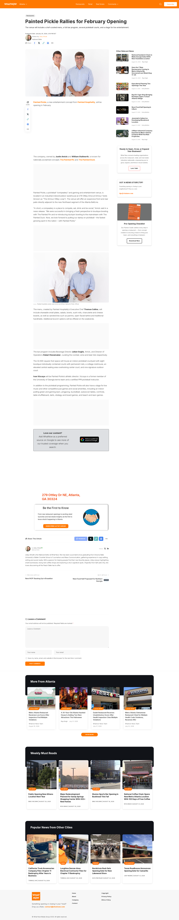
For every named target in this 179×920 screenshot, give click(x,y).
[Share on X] (39, 43)
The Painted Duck (87, 160)
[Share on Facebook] (34, 43)
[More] (52, 43)
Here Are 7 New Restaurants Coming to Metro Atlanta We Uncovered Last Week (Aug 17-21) (142, 71)
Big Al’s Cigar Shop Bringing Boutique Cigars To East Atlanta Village (142, 96)
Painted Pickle (39, 102)
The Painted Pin (67, 160)
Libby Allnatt (43, 36)
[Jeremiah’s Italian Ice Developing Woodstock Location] (122, 121)
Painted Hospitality (86, 102)
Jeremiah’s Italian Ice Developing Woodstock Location (140, 120)
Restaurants (80, 4)
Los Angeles (129, 863)
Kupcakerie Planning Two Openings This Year (141, 84)
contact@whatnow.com (55, 907)
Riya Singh (145, 62)
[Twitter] (105, 548)
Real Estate (100, 4)
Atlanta (32, 789)
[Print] (48, 43)
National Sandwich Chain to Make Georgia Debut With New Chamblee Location (142, 56)
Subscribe (170, 4)
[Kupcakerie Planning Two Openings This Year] (122, 86)
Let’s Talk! (134, 168)
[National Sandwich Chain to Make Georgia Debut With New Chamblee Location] (122, 57)
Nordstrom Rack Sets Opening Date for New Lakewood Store (102, 870)
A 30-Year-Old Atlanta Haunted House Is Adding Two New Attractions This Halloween (73, 715)
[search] (160, 4)
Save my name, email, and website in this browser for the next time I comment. (55, 658)
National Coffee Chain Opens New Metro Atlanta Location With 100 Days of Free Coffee (137, 796)
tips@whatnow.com (126, 193)
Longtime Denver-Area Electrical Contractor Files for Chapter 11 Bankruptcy (73, 870)
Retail (90, 4)
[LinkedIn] (108, 548)
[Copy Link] (43, 43)
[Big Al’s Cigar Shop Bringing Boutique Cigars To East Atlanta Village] (122, 97)
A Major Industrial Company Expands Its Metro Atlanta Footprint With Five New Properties (142, 133)
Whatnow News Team (36, 724)
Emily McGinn (145, 88)
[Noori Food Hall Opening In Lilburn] (122, 110)
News (31, 863)
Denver (95, 863)
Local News (34, 708)
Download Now (134, 241)
